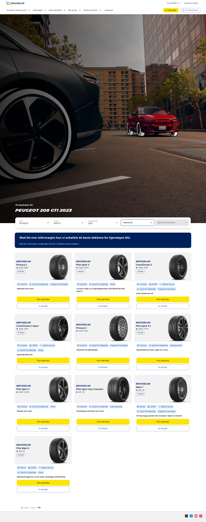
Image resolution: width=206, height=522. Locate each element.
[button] (48, 222)
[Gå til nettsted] (15, 3)
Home (26, 508)
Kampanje (109, 10)
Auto (33, 508)
